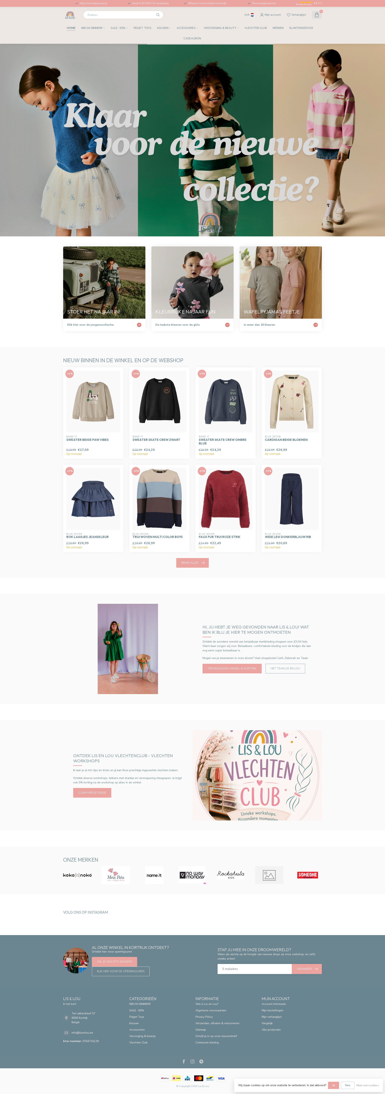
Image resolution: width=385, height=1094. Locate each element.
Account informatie (274, 1004)
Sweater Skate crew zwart (156, 440)
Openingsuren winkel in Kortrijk (232, 668)
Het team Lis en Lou (285, 668)
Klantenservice (301, 28)
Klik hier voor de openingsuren (120, 971)
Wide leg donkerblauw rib (288, 537)
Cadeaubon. (192, 38)
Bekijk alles (190, 563)
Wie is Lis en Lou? (207, 1004)
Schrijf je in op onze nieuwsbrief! (216, 1036)
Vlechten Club (256, 28)
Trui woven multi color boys (158, 537)
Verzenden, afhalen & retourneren (217, 1023)
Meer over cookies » (367, 1085)
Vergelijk (267, 1023)
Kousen (162, 28)
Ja (333, 1085)
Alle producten (271, 1030)
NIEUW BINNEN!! (91, 28)
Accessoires (186, 28)
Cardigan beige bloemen (286, 440)
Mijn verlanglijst (272, 1017)
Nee (347, 1085)
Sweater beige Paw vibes (87, 440)
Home (71, 28)
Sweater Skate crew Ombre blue (222, 441)
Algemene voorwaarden (211, 1010)
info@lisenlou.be (82, 1033)
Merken (278, 28)
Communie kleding (207, 1042)
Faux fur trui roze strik (219, 537)
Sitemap (201, 1030)
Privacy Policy (204, 1017)
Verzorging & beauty (220, 28)
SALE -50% (118, 28)
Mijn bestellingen (272, 1010)
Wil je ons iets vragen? (114, 962)
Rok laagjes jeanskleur (87, 537)
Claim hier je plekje (92, 793)
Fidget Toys (142, 28)
